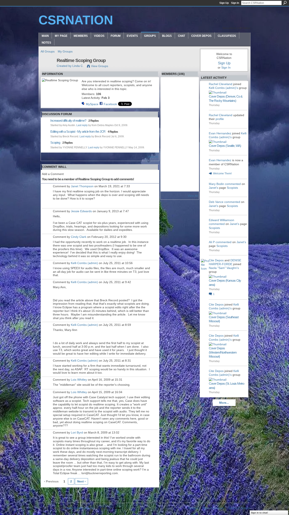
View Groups (99, 66)
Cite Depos (216, 260)
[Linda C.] (47, 69)
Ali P (212, 242)
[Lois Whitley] (180, 87)
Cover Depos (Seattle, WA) (225, 145)
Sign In (235, 2)
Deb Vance (216, 202)
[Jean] (180, 177)
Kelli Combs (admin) (84, 263)
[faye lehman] (180, 154)
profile (220, 119)
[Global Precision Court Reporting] (169, 132)
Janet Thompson (82, 186)
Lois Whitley (79, 379)
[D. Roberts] (169, 110)
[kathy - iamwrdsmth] (169, 121)
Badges (193, 508)
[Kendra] (191, 121)
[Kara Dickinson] (191, 166)
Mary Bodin (216, 184)
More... (224, 402)
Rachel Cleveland (220, 84)
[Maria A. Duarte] (191, 188)
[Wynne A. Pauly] (191, 98)
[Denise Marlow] (169, 154)
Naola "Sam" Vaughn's (224, 268)
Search (285, 3)
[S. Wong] (191, 177)
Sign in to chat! (259, 512)
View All (153, 156)
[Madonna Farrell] (180, 188)
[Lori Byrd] (180, 110)
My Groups (65, 51)
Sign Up (224, 2)
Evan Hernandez (220, 133)
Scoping (55, 142)
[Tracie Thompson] (191, 143)
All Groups (48, 51)
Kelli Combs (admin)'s (223, 88)
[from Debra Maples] (180, 98)
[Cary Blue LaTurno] (169, 166)
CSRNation (76, 20)
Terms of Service (239, 508)
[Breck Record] (169, 98)
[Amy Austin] (191, 110)
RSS (203, 405)
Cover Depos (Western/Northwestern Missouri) (223, 352)
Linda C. (78, 65)
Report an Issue (213, 508)
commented (233, 184)
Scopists (232, 187)
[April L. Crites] (180, 132)
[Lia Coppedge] (191, 132)
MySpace (92, 104)
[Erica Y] (180, 121)
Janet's (213, 187)
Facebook (110, 104)
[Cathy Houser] (169, 143)
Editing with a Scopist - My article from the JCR (77, 131)
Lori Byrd (77, 432)
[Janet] (169, 188)
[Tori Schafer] (169, 177)
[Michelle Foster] (180, 166)
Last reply (82, 125)
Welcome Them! (222, 173)
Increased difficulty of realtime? (68, 120)
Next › (81, 481)
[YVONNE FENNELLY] (191, 87)
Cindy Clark (78, 236)
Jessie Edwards (81, 211)
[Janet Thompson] (180, 143)
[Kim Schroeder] (191, 154)
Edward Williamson (221, 220)
